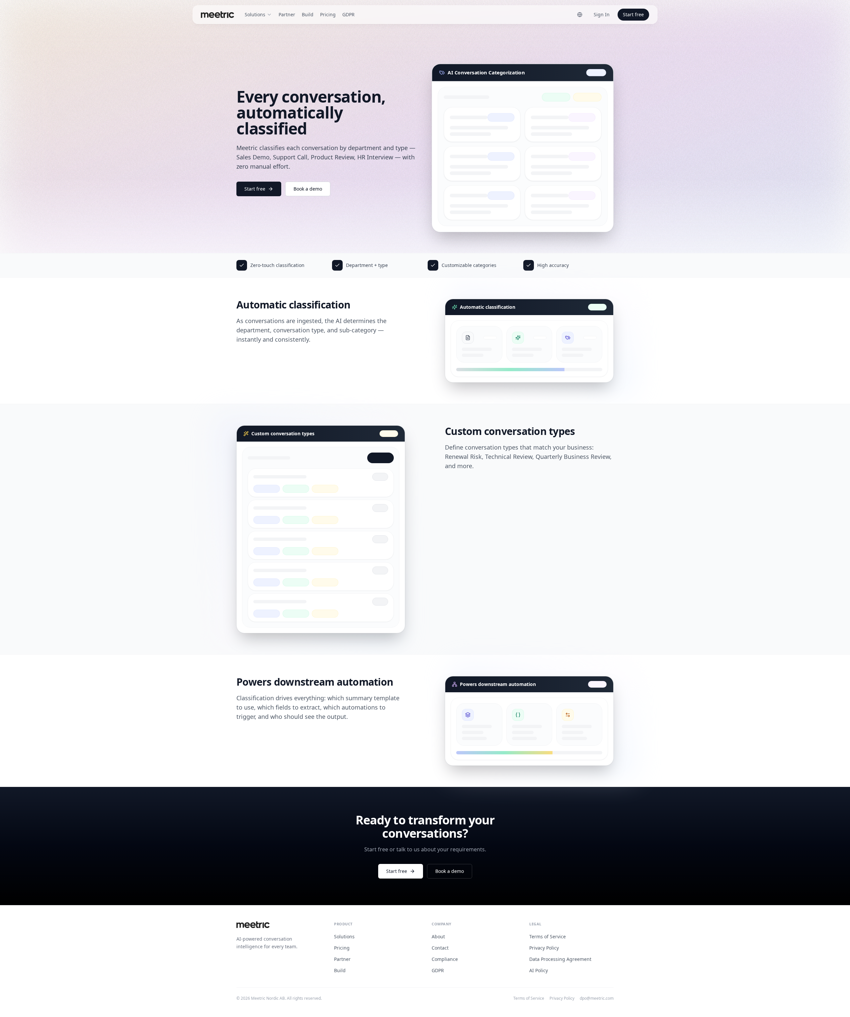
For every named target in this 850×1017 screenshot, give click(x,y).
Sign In (602, 14)
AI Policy (538, 970)
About (438, 936)
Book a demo (308, 189)
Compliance (445, 959)
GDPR (348, 14)
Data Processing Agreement (560, 959)
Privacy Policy (544, 948)
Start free (633, 14)
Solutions (344, 936)
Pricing (328, 14)
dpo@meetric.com (597, 998)
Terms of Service (547, 936)
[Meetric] (217, 14)
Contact (440, 948)
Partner (287, 14)
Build (307, 14)
